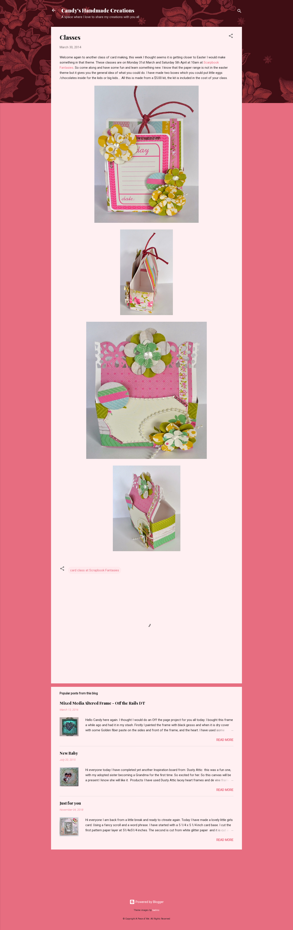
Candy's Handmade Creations (97, 10)
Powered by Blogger (149, 902)
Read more (224, 740)
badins (155, 910)
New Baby (69, 753)
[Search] (239, 11)
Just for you (70, 803)
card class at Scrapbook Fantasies (94, 570)
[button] (230, 36)
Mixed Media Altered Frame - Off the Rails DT (102, 703)
